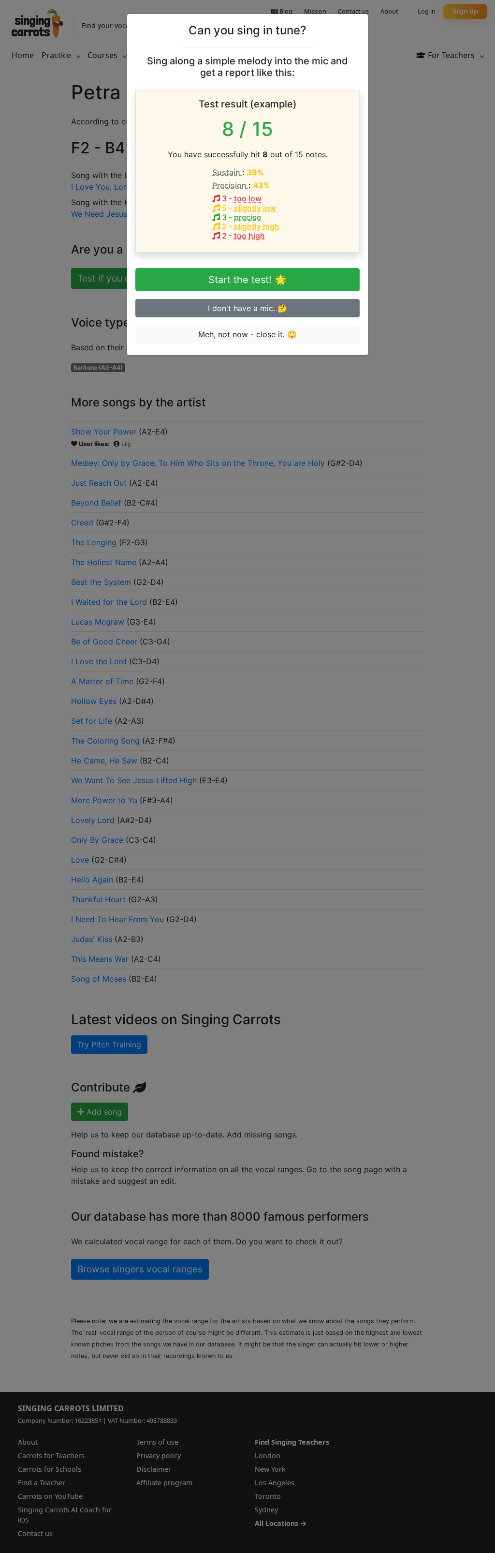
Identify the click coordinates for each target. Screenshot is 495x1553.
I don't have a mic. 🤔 (247, 308)
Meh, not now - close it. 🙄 (247, 334)
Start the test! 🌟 (247, 279)
